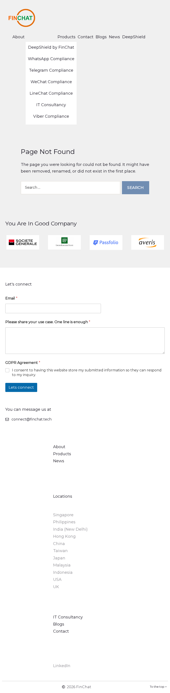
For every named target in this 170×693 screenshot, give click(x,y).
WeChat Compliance (51, 81)
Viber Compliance (51, 116)
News (114, 37)
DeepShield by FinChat (51, 47)
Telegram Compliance (51, 70)
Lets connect (21, 387)
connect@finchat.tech (32, 419)
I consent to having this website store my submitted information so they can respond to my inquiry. (87, 372)
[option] (22, 242)
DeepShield (133, 37)
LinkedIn (61, 665)
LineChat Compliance (51, 93)
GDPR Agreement (22, 363)
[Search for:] (69, 188)
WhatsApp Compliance (51, 58)
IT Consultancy (51, 104)
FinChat (83, 687)
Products (66, 37)
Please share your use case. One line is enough (47, 322)
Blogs (101, 37)
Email (11, 298)
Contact (85, 37)
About (18, 37)
